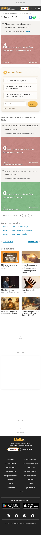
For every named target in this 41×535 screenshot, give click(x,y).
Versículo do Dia (10, 468)
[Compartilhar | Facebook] (30, 17)
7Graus (16, 523)
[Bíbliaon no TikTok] (16, 515)
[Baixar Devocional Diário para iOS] (31, 506)
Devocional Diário (30, 472)
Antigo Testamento (10, 476)
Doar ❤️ (13, 449)
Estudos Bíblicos (10, 464)
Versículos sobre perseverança (15, 226)
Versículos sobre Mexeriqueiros (15, 234)
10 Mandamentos (30, 460)
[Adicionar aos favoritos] (38, 17)
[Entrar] (31, 8)
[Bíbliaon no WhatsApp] (8, 515)
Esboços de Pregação (30, 464)
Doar (24, 8)
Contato (30, 484)
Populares (10, 480)
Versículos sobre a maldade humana (17, 230)
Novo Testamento (30, 476)
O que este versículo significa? (15, 81)
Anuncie (20, 492)
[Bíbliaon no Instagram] (24, 515)
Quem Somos (30, 488)
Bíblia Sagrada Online (9, 9)
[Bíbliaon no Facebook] (32, 515)
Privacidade (11, 488)
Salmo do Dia (30, 468)
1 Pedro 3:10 (8, 242)
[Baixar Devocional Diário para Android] (11, 506)
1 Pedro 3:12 (33, 242)
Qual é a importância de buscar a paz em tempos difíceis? (18, 87)
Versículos (10, 460)
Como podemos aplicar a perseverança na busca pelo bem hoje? (18, 95)
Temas (10, 484)
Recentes (30, 480)
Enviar (32, 104)
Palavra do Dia (11, 472)
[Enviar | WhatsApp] (34, 17)
